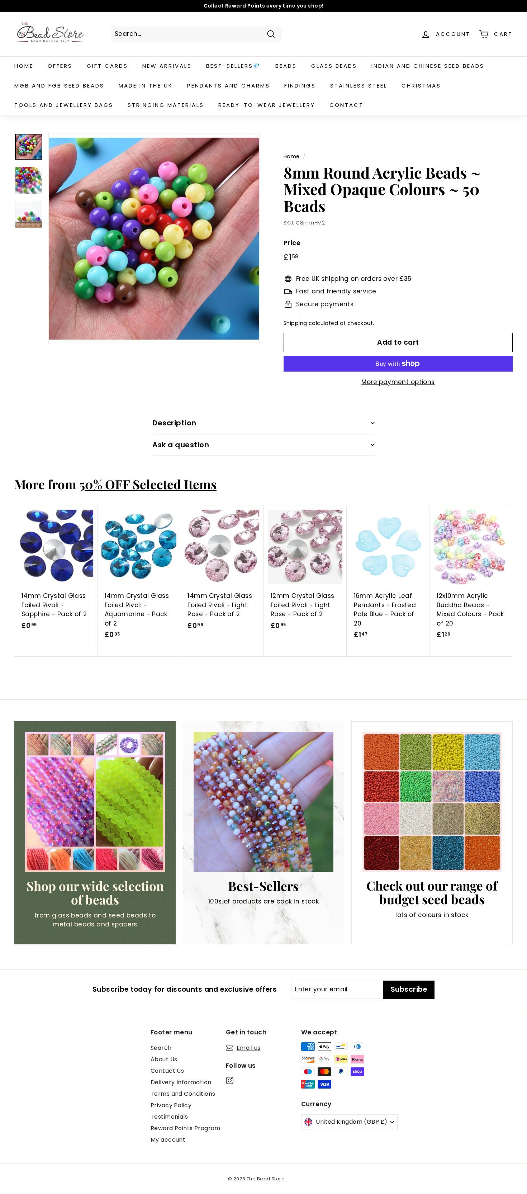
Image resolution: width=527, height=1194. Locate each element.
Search (161, 1048)
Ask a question (180, 445)
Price (292, 242)
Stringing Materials (166, 105)
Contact (346, 105)
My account (168, 1140)
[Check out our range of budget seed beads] (432, 802)
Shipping (295, 323)
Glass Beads (334, 66)
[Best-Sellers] (263, 802)
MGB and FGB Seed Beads (59, 85)
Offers (60, 66)
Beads (286, 66)
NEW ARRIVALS (167, 66)
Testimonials (169, 1117)
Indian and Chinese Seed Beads (427, 66)
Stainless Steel (358, 85)
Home (23, 66)
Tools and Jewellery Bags (63, 105)
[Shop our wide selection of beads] (95, 802)
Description (174, 423)
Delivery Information (181, 1082)
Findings (300, 85)
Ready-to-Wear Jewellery (266, 105)
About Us (164, 1059)
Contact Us (167, 1071)
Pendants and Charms (228, 85)
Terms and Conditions (183, 1094)
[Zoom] (154, 238)
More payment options (398, 382)
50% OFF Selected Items (148, 484)
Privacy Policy (171, 1105)
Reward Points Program (185, 1128)
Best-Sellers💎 (233, 66)
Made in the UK (146, 85)
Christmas (421, 85)
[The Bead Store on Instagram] (229, 1080)
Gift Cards (107, 66)
